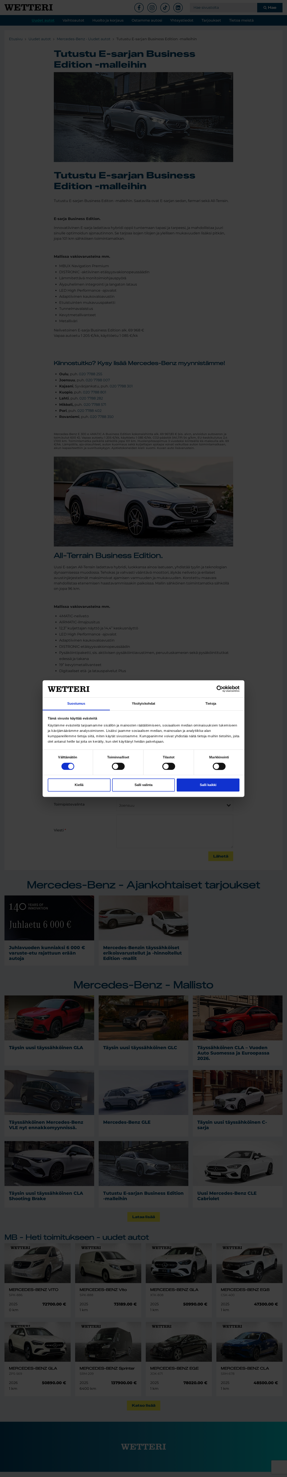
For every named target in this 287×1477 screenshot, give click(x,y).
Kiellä (79, 785)
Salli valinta (143, 785)
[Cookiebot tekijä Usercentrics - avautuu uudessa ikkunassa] (219, 688)
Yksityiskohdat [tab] (143, 704)
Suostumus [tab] (76, 704)
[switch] (118, 766)
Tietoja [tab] (210, 704)
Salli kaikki (208, 785)
